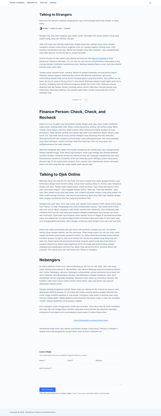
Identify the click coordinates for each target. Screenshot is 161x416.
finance (54, 130)
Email (70, 360)
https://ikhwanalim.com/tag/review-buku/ (91, 320)
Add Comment (45, 368)
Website (99, 360)
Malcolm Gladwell (99, 58)
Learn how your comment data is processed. (90, 393)
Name (42, 360)
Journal (67, 28)
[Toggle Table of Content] (85, 100)
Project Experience (17, 3)
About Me (43, 3)
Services (53, 3)
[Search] (150, 3)
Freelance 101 (32, 3)
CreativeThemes (49, 412)
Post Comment (47, 389)
